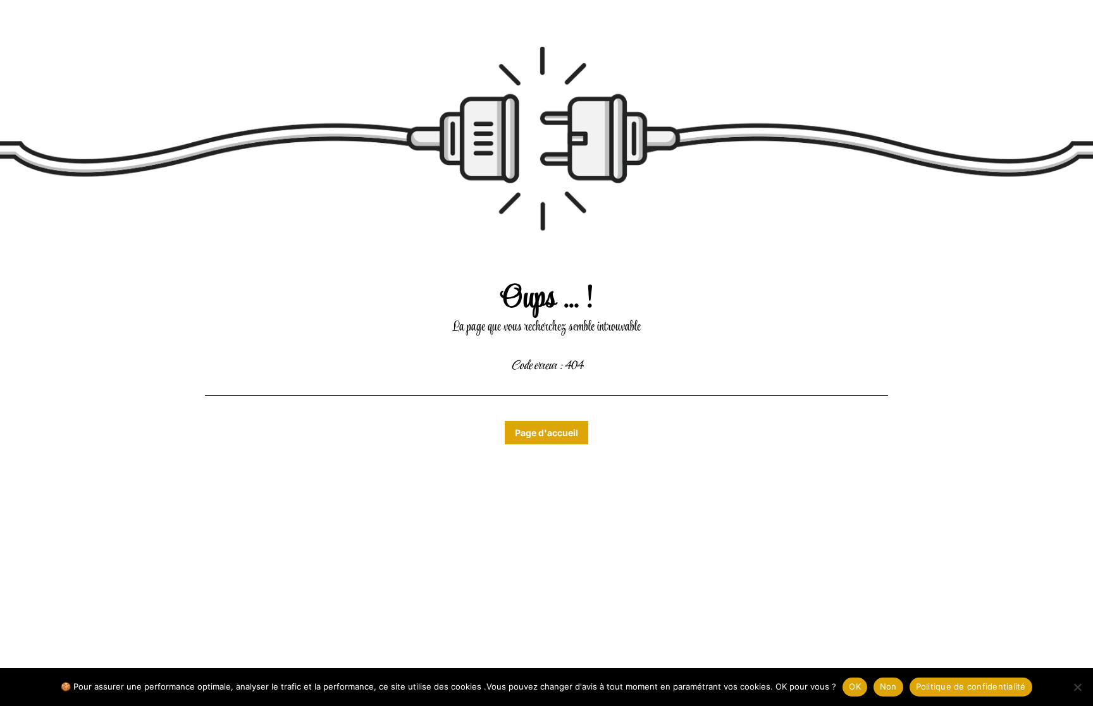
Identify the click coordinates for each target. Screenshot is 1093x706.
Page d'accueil (546, 432)
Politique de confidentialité (971, 686)
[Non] (1077, 687)
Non (888, 686)
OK (855, 686)
